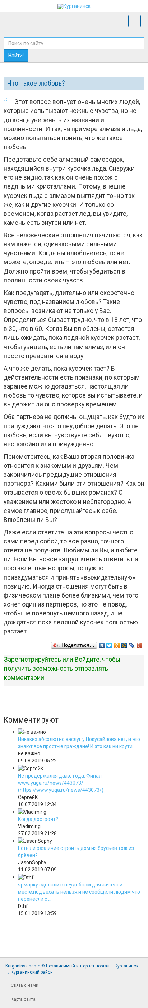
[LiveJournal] (132, 644)
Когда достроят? (38, 819)
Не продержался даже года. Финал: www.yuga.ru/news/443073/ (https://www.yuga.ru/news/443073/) (60, 783)
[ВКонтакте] (102, 644)
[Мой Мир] (124, 644)
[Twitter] (109, 644)
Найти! (16, 55)
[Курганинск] (74, 6)
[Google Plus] (139, 644)
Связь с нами (24, 985)
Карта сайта (23, 999)
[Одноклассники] (117, 644)
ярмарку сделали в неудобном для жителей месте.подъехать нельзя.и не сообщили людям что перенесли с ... (79, 892)
